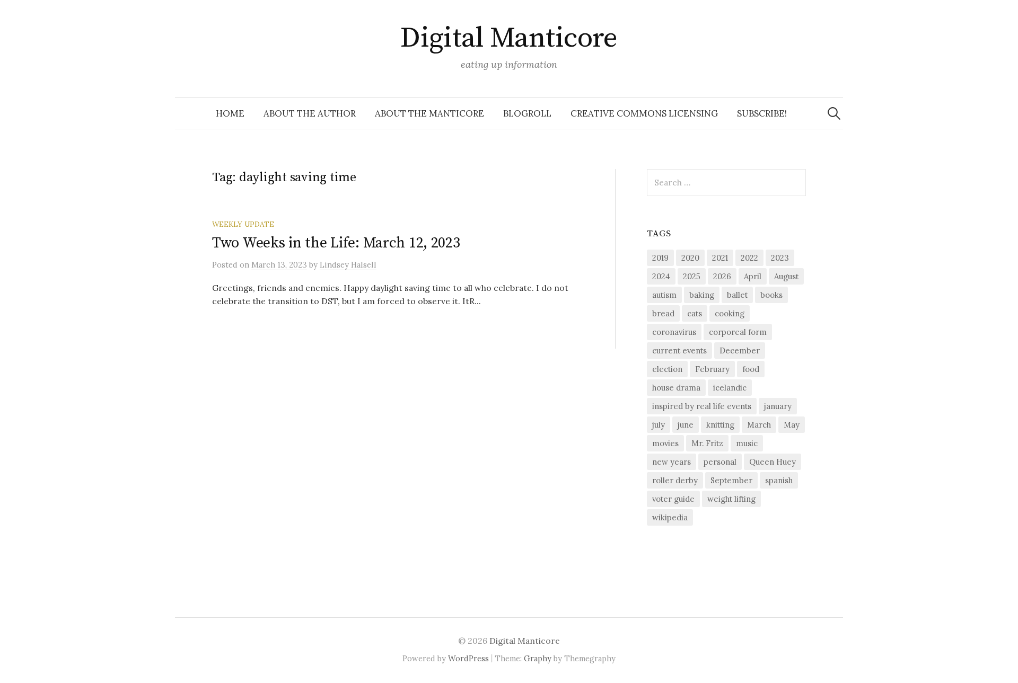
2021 (720, 258)
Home (230, 113)
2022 (749, 258)
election (667, 369)
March (759, 425)
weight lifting (731, 499)
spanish (779, 480)
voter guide (673, 499)
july (658, 425)
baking (701, 295)
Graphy (537, 658)
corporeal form (738, 332)
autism (664, 295)
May (792, 425)
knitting (720, 425)
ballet (737, 295)
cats (694, 313)
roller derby (675, 480)
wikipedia (670, 517)
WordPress (468, 658)
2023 (780, 258)
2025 (691, 276)
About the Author (310, 113)
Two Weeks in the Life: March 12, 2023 (336, 243)
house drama (676, 388)
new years (671, 462)
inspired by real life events (701, 406)
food (750, 369)
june (686, 425)
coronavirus (674, 332)
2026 (722, 276)
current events (679, 350)
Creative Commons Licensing (644, 113)
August (786, 276)
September (731, 480)
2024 (661, 276)
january (778, 406)
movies (665, 443)
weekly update (243, 224)
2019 (660, 258)
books (771, 295)
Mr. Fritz (707, 443)
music (747, 443)
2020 (690, 258)
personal (720, 462)
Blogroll (527, 113)
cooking (729, 313)
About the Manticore (429, 113)
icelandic (730, 388)
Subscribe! (762, 113)
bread (663, 313)
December (739, 350)
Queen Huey (772, 462)
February (712, 369)
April (752, 276)
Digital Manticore (509, 38)
